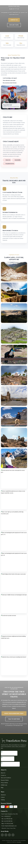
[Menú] (25, 2)
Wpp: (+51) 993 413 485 (7, 823)
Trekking (3, 799)
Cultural (2, 797)
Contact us (14, 19)
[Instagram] (9, 834)
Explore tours (14, 25)
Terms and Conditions (6, 777)
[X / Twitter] (5, 834)
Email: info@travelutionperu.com (9, 825)
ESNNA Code (4, 785)
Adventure (3, 794)
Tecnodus (19, 842)
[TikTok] (13, 834)
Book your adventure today (14, 713)
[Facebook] (2, 834)
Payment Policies (5, 780)
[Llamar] (16, 2)
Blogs (2, 787)
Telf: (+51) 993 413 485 (6, 818)
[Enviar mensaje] (19, 2)
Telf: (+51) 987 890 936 (6, 821)
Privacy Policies (4, 782)
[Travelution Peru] (7, 2)
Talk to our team (14, 719)
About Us (3, 772)
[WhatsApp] (22, 2)
